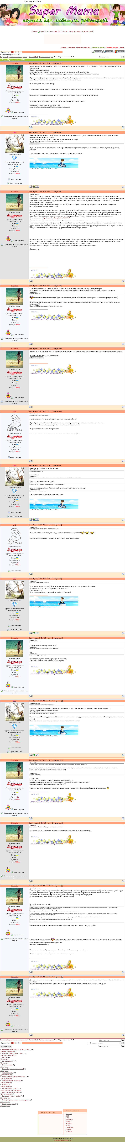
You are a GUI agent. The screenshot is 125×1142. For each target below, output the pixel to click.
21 (18, 100)
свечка (68, 1121)
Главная (34, 31)
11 (62, 701)
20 (18, 171)
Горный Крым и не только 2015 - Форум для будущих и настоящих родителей (66, 31)
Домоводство (5, 1098)
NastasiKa (17, 54)
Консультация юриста (7, 1055)
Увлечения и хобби (6, 1094)
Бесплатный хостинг (61, 1140)
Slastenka (69, 1114)
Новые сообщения (83, 47)
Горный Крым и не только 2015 (64, 57)
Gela (67, 1118)
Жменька (69, 1123)
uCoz (69, 1140)
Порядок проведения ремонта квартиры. (16, 1100)
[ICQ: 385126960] (36, 186)
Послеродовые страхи (9, 1088)
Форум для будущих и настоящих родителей (13, 57)
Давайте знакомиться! (7, 1051)
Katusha (68, 1129)
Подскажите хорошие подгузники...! (14, 1076)
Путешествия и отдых (46, 57)
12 (62, 760)
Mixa (68, 1125)
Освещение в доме (8, 1104)
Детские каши (7, 1073)
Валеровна (69, 1127)
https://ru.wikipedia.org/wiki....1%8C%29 (56, 218)
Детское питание (6, 1075)
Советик (5, 1057)
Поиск (122, 47)
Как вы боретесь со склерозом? (13, 1069)
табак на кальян (7, 1061)
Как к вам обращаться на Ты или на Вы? (16, 1049)
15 (62, 977)
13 (62, 823)
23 (18, 449)
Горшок (5, 1084)
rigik (67, 1116)
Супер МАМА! (33, 57)
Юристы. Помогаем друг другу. (13, 1053)
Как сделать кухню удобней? (12, 1096)
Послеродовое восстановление (11, 1090)
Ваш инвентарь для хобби (11, 1092)
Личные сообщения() (68, 47)
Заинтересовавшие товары (11, 1080)
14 (62, 886)
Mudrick (69, 1131)
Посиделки (4, 1059)
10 (62, 638)
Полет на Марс (7, 1065)
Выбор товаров (5, 1078)
